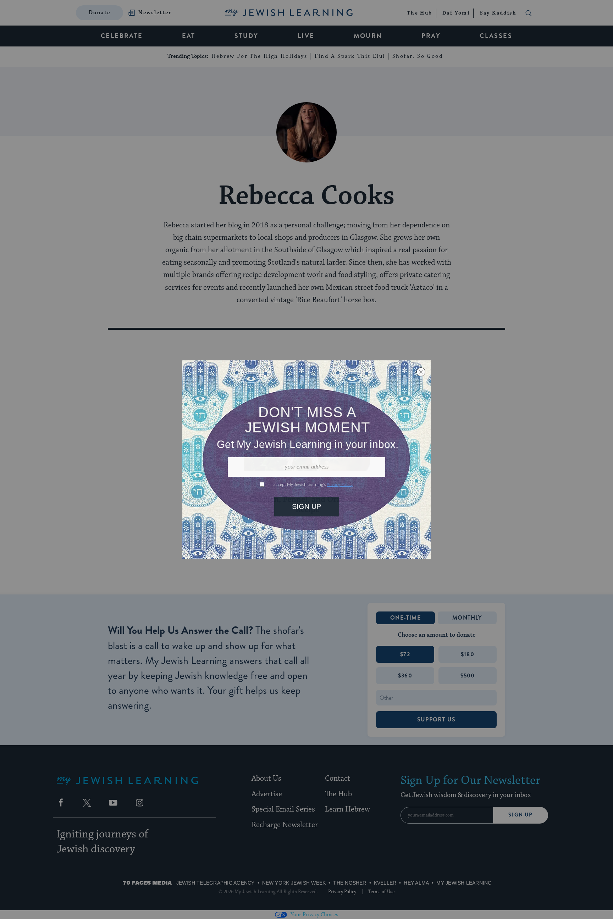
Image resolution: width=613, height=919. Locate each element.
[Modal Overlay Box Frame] (306, 459)
